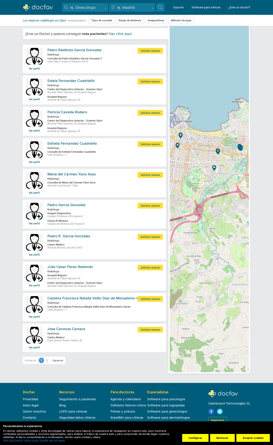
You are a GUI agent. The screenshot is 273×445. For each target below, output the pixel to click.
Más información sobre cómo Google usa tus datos (34, 440)
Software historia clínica (128, 405)
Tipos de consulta (101, 20)
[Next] (57, 360)
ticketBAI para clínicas (126, 417)
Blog (62, 405)
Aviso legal (31, 405)
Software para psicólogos (166, 399)
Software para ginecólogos (167, 411)
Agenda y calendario (125, 399)
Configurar (195, 437)
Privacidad (30, 399)
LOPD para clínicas (73, 411)
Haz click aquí (120, 34)
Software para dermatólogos (168, 417)
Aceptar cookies (253, 437)
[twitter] (220, 411)
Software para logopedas (166, 405)
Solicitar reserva (150, 50)
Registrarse (217, 420)
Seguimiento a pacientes (77, 399)
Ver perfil (34, 68)
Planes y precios (122, 411)
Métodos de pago (181, 20)
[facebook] (211, 411)
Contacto (29, 417)
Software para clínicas (205, 7)
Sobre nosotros (34, 411)
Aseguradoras (156, 20)
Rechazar (222, 437)
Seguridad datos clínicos (77, 417)
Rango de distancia (130, 20)
